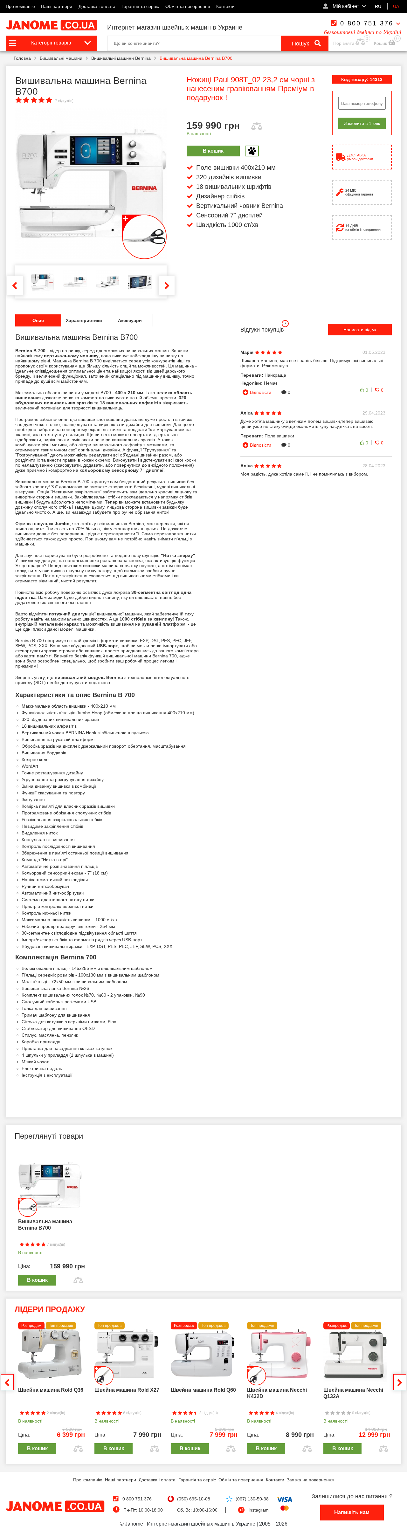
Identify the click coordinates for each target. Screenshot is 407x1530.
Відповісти (260, 392)
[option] (91, 183)
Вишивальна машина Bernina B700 (45, 1225)
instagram (259, 1510)
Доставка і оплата (97, 6)
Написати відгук (359, 329)
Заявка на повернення (310, 1479)
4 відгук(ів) (284, 1413)
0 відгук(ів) (360, 1413)
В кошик (213, 151)
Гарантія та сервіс (140, 6)
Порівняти (343, 43)
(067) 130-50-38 (252, 1498)
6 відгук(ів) (131, 1413)
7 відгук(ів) (64, 101)
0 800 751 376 (366, 23)
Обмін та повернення (187, 6)
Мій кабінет (345, 6)
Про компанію (20, 6)
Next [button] (167, 285)
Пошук (301, 43)
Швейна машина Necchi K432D (277, 1393)
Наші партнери (56, 6)
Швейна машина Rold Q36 (50, 1390)
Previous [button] (15, 285)
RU (378, 6)
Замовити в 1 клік (362, 123)
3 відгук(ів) (208, 1413)
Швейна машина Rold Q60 (203, 1390)
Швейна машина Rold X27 (126, 1390)
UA (396, 6)
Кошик (381, 43)
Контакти (225, 6)
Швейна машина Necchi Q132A (353, 1393)
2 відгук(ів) (55, 1413)
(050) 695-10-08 (193, 1498)
